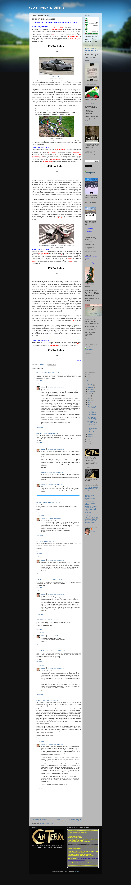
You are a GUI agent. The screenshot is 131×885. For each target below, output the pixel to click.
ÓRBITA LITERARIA (90, 522)
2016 (88, 378)
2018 (88, 374)
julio (89, 396)
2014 (88, 383)
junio (89, 398)
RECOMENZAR (40, 502)
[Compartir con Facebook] (53, 365)
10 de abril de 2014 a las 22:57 (55, 472)
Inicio (58, 820)
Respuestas (41, 384)
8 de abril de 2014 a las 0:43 (52, 502)
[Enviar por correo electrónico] (48, 365)
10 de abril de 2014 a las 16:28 (56, 636)
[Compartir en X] (52, 365)
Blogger (77, 871)
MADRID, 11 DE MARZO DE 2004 (93, 425)
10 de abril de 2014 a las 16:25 (51, 620)
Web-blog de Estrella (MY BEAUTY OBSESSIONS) (91, 516)
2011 (88, 443)
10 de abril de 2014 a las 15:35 (56, 449)
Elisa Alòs (39, 433)
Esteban (43, 387)
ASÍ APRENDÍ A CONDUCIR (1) (92, 422)
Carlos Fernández (41, 580)
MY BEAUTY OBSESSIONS (89, 513)
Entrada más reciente (39, 820)
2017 (88, 376)
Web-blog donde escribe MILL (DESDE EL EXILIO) (91, 520)
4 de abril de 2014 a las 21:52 (52, 372)
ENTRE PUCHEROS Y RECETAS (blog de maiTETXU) (91, 503)
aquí (46, 245)
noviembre (91, 387)
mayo (89, 400)
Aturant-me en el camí (90, 492)
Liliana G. (39, 700)
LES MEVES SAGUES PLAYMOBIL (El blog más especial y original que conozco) (91, 508)
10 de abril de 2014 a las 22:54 (50, 700)
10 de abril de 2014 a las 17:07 (59, 650)
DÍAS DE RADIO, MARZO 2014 (92, 407)
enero (89, 436)
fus (37, 541)
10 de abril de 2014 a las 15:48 (56, 518)
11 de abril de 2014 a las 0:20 (55, 744)
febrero (90, 434)
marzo (90, 404)
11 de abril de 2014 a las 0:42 (55, 484)
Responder (39, 380)
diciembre (90, 385)
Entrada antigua (75, 820)
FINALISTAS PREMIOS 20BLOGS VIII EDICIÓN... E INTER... (92, 412)
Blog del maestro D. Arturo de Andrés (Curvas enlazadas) (91, 495)
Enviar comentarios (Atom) (46, 823)
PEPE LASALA (40, 372)
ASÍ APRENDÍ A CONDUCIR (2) (92, 418)
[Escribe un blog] (50, 365)
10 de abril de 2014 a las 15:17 (56, 387)
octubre (90, 389)
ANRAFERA (39, 620)
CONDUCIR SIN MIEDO (46, 8)
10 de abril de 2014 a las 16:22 (56, 594)
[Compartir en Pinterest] (55, 365)
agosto (90, 393)
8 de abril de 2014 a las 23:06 (46, 541)
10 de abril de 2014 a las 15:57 (56, 560)
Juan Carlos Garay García (43, 650)
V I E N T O (91, 431)
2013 (88, 439)
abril (89, 402)
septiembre (91, 391)
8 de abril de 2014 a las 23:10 (54, 580)
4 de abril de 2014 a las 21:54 (50, 433)
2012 (88, 441)
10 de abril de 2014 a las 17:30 (56, 668)
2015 (88, 381)
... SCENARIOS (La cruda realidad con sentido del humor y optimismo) (91, 489)
